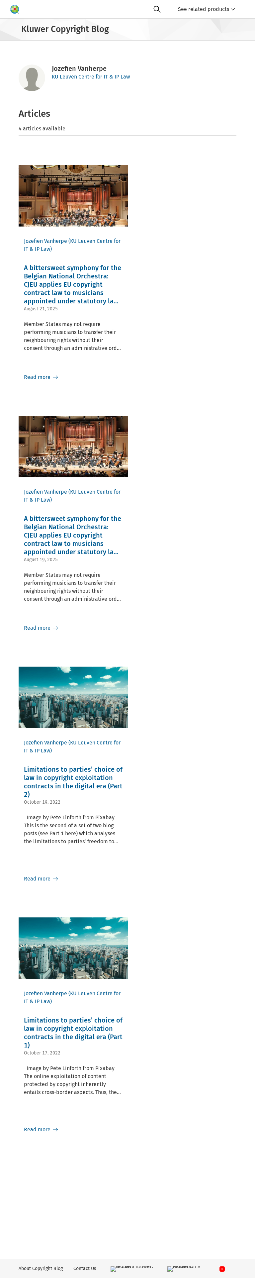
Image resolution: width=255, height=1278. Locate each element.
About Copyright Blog (41, 1268)
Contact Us (84, 1268)
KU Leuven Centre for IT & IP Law (91, 77)
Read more (38, 377)
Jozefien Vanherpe (45, 241)
